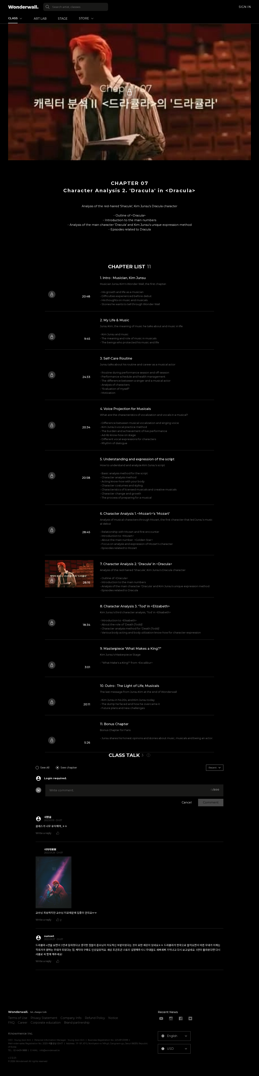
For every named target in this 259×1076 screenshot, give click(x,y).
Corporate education (46, 1022)
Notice (113, 1018)
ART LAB (40, 18)
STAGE (63, 18)
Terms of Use (17, 1018)
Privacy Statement (44, 1018)
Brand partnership (77, 1022)
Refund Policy (95, 1018)
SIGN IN (245, 7)
